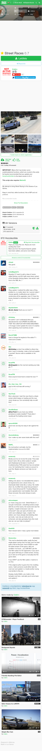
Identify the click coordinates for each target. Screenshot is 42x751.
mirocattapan (13, 500)
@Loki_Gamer (13, 310)
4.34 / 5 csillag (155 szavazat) (8, 165)
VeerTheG (12, 394)
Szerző (15, 242)
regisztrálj (5, 588)
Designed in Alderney (8, 742)
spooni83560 (13, 423)
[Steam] (15, 71)
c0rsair (11, 262)
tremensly (12, 456)
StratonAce (12, 538)
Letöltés (22, 58)
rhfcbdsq (12, 317)
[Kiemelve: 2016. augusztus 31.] (2, 53)
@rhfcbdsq (12, 349)
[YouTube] (13, 71)
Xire (10, 347)
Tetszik (18, 160)
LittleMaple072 (14, 272)
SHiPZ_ (11, 445)
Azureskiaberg (14, 435)
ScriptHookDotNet (8, 176)
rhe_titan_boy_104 (15, 384)
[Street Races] (21, 122)
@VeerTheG (13, 412)
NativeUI (23, 180)
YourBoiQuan (13, 409)
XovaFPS (12, 363)
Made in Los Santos (7, 744)
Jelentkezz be (26, 586)
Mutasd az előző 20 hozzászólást (21, 257)
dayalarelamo (13, 308)
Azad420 (11, 528)
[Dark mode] (36, 2)
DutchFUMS (13, 335)
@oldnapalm (13, 365)
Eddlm (14, 69)
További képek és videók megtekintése (21, 155)
